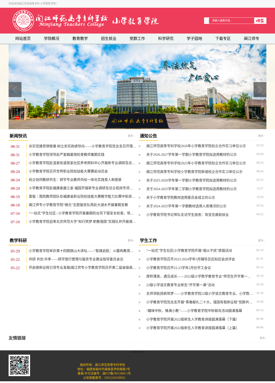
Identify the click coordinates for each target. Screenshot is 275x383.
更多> (131, 135)
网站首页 (23, 39)
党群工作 (137, 39)
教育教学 (80, 39)
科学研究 (166, 39)
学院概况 (51, 39)
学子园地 (194, 39)
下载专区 (223, 39)
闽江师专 (251, 39)
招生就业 (108, 39)
